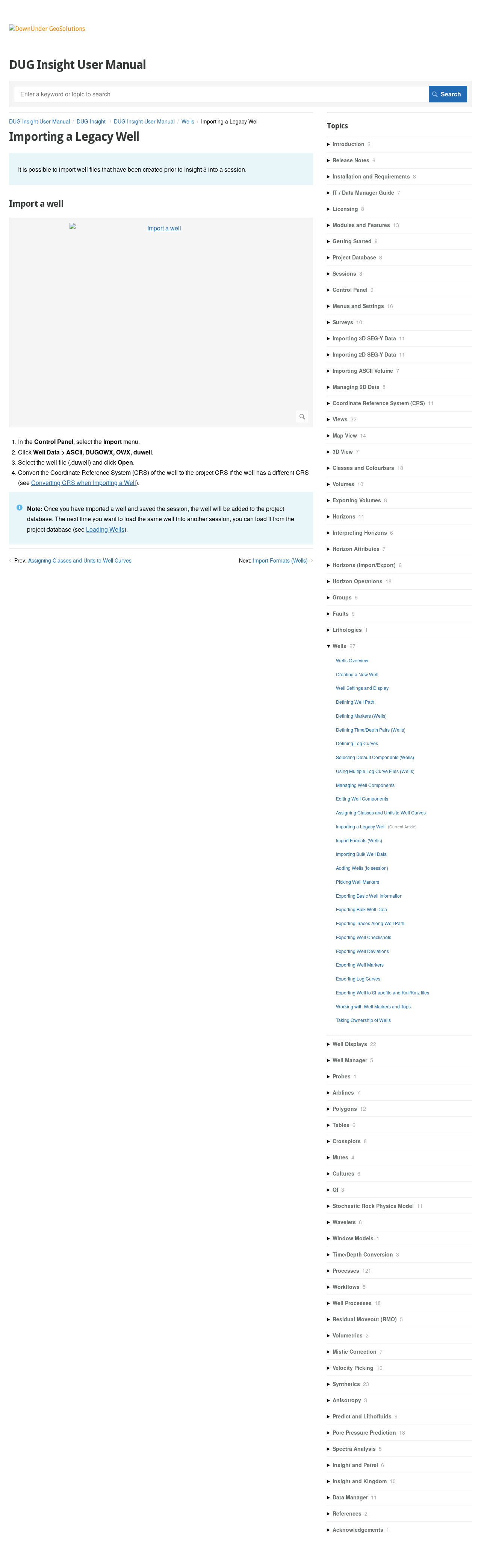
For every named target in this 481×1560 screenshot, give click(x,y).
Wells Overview (352, 660)
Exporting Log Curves (358, 978)
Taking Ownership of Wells (363, 1020)
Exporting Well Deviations (362, 951)
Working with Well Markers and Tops (373, 1006)
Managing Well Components (365, 785)
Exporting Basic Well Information (369, 895)
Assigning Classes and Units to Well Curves (80, 560)
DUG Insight (92, 121)
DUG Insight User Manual (39, 121)
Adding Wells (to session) (362, 868)
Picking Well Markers (357, 881)
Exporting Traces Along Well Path (370, 923)
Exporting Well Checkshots (363, 937)
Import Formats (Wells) (280, 560)
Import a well (36, 203)
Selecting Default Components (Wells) (375, 757)
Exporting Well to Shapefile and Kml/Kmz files (382, 992)
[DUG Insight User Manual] (47, 28)
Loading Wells (105, 529)
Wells (188, 121)
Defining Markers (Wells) (361, 715)
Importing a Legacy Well (361, 826)
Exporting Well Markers (360, 964)
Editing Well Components (362, 798)
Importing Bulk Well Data (361, 854)
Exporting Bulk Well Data (361, 909)
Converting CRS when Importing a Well (83, 482)
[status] (161, 169)
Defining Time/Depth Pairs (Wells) (370, 729)
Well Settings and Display (362, 688)
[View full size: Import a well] (161, 322)
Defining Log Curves (357, 743)
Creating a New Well (357, 674)
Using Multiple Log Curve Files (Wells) (375, 771)
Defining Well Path (355, 701)
